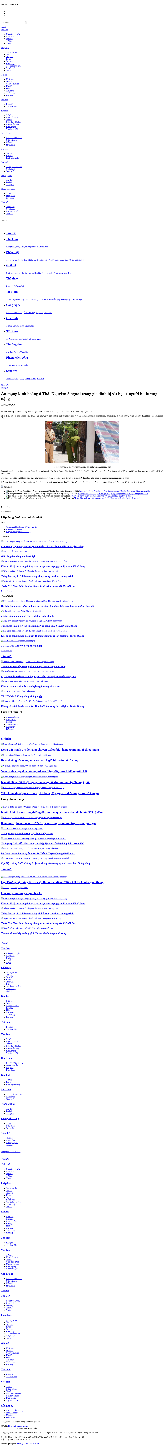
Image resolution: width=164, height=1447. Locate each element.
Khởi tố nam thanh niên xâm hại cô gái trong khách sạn (30, 686)
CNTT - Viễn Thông (14, 138)
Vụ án (8, 43)
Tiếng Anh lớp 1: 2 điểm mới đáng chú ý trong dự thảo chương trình (37, 576)
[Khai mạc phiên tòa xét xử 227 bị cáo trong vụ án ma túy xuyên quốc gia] (31, 818)
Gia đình (4, 149)
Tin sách (9, 213)
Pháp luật (5, 48)
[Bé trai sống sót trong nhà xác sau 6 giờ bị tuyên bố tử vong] (26, 755)
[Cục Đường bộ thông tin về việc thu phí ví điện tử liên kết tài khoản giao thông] (34, 541)
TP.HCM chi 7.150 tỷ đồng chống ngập (22, 645)
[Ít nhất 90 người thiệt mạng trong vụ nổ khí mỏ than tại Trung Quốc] (29, 777)
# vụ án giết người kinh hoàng (18, 531)
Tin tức (4, 27)
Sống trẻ (4, 202)
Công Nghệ (6, 133)
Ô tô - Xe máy (12, 140)
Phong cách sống (8, 189)
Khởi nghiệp (11, 127)
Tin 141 (9, 70)
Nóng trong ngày (13, 34)
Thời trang (10, 93)
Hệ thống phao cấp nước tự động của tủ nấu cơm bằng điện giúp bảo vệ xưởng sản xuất (47, 606)
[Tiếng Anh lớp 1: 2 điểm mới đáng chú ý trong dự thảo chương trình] (29, 571)
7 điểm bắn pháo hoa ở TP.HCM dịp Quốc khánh (27, 616)
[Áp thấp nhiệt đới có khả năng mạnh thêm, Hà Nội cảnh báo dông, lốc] (30, 671)
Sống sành (10, 195)
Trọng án (9, 61)
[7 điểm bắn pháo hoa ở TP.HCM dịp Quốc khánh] (22, 611)
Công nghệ (10, 726)
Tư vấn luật (11, 68)
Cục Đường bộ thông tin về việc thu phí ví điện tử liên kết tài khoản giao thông (42, 546)
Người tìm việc (12, 117)
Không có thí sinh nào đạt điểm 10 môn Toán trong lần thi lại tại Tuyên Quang (42, 635)
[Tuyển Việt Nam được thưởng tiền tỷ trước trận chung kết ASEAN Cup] (31, 581)
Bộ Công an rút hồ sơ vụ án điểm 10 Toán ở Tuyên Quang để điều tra (38, 853)
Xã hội (9, 722)
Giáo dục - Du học (13, 122)
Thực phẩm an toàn (14, 167)
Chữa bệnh (10, 169)
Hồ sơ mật (10, 63)
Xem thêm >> (6, 591)
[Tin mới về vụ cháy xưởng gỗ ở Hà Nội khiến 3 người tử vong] (27, 661)
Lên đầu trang (15, 1151)
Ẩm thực (9, 180)
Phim (8, 88)
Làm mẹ (9, 155)
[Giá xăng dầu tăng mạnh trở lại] (14, 551)
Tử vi (8, 193)
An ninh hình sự (12, 717)
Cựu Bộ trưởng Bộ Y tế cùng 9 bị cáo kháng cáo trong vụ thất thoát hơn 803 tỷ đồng (45, 863)
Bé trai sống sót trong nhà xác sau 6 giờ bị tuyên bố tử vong (39, 760)
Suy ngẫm (10, 198)
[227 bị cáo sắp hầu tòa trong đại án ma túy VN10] (22, 828)
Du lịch (9, 182)
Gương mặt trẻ (12, 211)
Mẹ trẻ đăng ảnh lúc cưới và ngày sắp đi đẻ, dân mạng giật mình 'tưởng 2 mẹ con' (107, 498)
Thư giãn (10, 184)
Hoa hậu (9, 86)
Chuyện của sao (12, 84)
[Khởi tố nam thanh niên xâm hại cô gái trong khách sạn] (24, 681)
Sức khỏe (5, 162)
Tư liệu (9, 41)
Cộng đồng (10, 209)
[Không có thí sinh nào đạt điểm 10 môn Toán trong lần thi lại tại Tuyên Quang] (33, 631)
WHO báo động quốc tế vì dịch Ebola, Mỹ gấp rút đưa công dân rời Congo (50, 793)
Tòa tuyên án (11, 52)
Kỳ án (8, 59)
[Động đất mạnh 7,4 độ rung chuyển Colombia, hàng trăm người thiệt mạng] (32, 744)
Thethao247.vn (12, 724)
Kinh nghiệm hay (13, 158)
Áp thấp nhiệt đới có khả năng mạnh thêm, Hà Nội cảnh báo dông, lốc (38, 676)
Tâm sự (9, 153)
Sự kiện (6, 738)
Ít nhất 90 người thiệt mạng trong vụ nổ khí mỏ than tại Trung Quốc (45, 782)
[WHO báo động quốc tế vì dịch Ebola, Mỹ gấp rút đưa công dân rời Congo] (32, 788)
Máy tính (9, 142)
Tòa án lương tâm (13, 66)
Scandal (9, 81)
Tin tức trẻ (10, 207)
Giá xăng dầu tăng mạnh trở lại (18, 556)
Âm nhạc (10, 91)
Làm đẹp (9, 95)
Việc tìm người (12, 129)
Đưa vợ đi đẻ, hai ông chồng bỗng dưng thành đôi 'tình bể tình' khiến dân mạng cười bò (114, 491)
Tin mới (6, 656)
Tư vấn (9, 115)
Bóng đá (9, 104)
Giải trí (4, 75)
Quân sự (9, 39)
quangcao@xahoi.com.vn (28, 1444)
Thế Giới (4, 30)
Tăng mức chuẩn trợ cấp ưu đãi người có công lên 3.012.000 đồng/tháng (39, 625)
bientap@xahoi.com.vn (18, 1426)
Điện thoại (10, 144)
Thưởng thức (6, 175)
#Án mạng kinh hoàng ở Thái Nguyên (21, 527)
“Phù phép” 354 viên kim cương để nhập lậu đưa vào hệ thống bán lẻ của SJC (42, 843)
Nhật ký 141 (11, 720)
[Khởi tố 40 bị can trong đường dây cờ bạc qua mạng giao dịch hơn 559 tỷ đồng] (34, 561)
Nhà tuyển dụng (12, 124)
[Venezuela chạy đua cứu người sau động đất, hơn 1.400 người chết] (29, 766)
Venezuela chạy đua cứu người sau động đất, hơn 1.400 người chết (44, 771)
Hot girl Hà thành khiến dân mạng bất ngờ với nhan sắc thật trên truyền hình (100, 496)
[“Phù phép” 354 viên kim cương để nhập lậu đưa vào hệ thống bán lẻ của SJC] (33, 838)
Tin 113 (9, 54)
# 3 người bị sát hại (14, 529)
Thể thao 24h (11, 106)
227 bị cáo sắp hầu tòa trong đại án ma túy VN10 (27, 833)
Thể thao (4, 100)
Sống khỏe (10, 171)
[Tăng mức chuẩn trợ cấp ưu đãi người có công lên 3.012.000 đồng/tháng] (31, 621)
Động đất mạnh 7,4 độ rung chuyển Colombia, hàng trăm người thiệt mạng (50, 749)
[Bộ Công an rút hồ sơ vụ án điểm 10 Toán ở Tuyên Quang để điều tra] (30, 848)
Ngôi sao (9, 79)
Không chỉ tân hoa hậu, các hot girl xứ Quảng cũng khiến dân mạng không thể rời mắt (113, 493)
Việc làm (4, 111)
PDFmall (9, 729)
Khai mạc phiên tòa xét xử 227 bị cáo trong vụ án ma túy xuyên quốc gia (48, 823)
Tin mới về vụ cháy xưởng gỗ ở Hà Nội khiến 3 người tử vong (33, 666)
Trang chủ (5, 1151)
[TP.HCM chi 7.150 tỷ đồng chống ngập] (18, 641)
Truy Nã (9, 57)
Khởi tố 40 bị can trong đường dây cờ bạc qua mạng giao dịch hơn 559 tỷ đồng (43, 566)
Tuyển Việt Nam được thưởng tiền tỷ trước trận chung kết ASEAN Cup (38, 586)
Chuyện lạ (10, 36)
